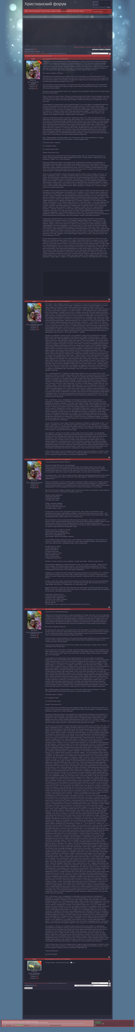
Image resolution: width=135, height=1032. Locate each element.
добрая (38, 51)
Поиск (104, 47)
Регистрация (102, 7)
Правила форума (97, 47)
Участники (88, 47)
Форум (25, 53)
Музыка (30, 53)
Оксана (34, 959)
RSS (109, 47)
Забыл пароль (95, 7)
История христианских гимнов (40, 53)
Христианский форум (45, 3)
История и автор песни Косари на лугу (57, 53)
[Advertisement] (67, 32)
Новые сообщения (79, 47)
